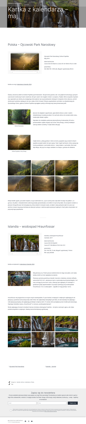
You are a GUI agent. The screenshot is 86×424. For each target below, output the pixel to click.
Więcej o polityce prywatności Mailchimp (50, 411)
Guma (40, 2)
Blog (25, 2)
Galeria (33, 2)
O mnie (66, 2)
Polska (32, 382)
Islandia (18, 382)
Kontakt (26, 4)
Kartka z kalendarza (25, 382)
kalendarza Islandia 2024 (24, 84)
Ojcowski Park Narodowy (16, 366)
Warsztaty (58, 2)
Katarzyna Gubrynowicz (16, 420)
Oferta (73, 2)
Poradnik (48, 2)
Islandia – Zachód (51, 366)
